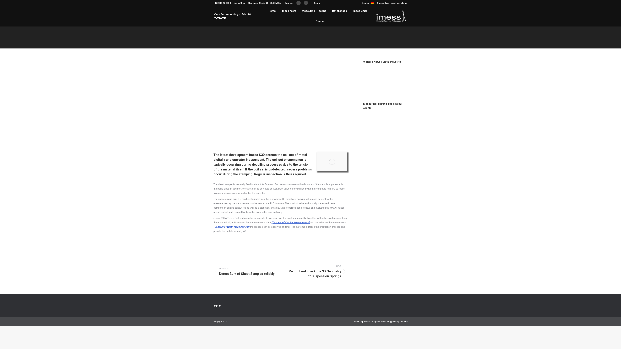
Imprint (217, 305)
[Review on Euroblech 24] (382, 73)
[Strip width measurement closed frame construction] (369, 132)
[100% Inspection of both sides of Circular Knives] (369, 86)
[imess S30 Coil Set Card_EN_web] (332, 161)
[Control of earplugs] (394, 119)
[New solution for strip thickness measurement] (369, 73)
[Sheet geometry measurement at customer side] (382, 119)
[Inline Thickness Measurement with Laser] (382, 86)
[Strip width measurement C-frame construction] (369, 119)
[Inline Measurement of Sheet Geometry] (394, 73)
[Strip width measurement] (382, 132)
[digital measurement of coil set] (394, 86)
